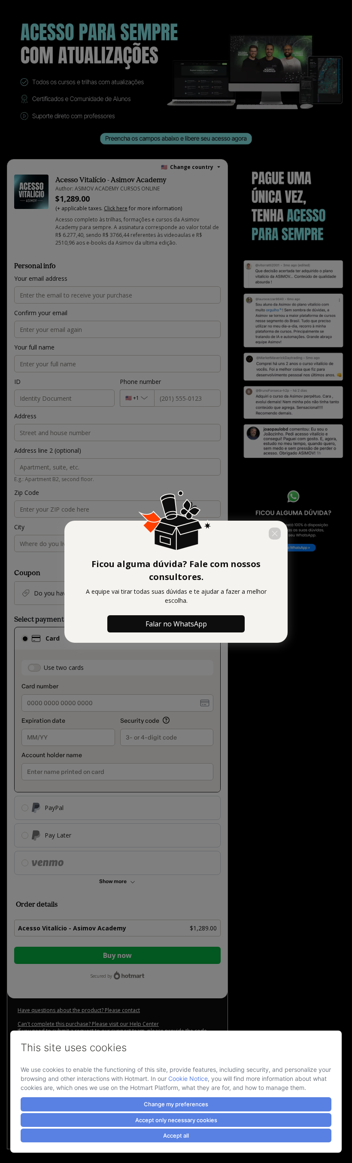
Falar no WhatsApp (176, 624)
